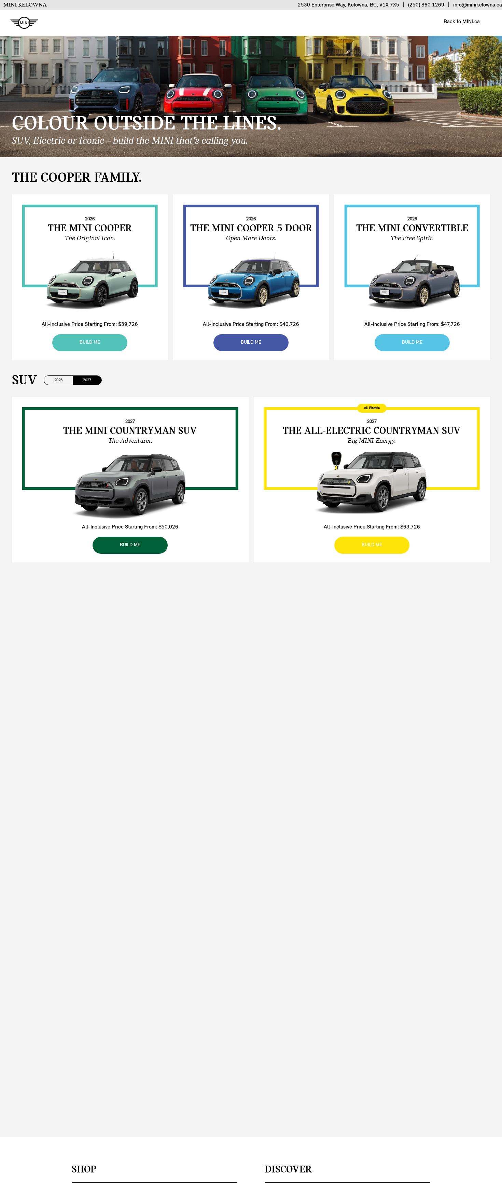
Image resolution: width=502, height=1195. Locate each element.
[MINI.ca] (20, 23)
